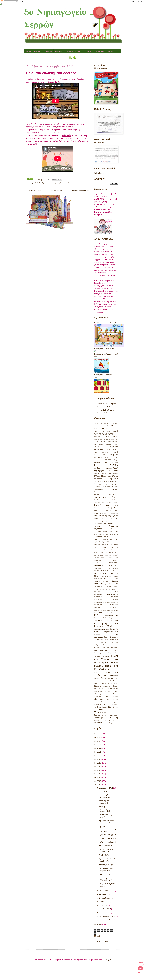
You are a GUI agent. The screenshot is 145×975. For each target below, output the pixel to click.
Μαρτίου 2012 (105, 912)
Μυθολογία (98, 584)
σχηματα (108, 696)
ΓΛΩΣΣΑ (108, 471)
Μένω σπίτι (113, 573)
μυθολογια (114, 581)
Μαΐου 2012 (104, 905)
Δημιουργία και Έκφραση (106, 489)
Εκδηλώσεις (112, 507)
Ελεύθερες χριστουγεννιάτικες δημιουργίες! (107, 808)
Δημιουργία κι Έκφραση (102, 492)
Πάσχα (103, 678)
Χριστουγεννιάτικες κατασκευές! (106, 822)
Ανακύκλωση (98, 449)
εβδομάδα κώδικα (112, 502)
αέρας (116, 434)
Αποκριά (115, 452)
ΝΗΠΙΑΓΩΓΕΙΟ (113, 584)
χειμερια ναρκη (98, 704)
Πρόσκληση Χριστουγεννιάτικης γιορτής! (107, 828)
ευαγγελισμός (98, 534)
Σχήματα (115, 696)
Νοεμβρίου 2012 (106, 891)
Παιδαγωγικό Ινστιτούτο (106, 407)
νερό (105, 584)
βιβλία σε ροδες (111, 457)
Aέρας (107, 717)
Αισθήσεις (97, 436)
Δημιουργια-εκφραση (74, 51)
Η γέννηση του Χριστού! (108, 838)
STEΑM (115, 720)
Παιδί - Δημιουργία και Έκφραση (48, 183)
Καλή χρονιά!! (104, 791)
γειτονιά (106, 462)
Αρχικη (28, 51)
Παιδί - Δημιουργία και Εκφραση (106, 623)
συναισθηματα (113, 694)
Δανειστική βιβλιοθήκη (106, 479)
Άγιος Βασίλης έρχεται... (108, 835)
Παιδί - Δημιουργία (111, 612)
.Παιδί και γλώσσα (101, 423)
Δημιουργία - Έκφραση (102, 484)
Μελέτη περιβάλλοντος (102, 571)
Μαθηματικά (99, 565)
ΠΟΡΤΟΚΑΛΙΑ (113, 688)
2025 (99, 737)
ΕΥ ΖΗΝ (114, 531)
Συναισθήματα (99, 696)
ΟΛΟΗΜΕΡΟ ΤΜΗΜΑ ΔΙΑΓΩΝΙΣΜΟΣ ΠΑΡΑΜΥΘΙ (106, 607)
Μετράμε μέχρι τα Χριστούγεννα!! (105, 879)
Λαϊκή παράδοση (111, 560)
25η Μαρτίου (112, 426)
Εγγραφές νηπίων (102, 505)
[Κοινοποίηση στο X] (57, 180)
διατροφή (106, 500)
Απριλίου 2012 (105, 909)
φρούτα (107, 699)
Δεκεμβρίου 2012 (106, 788)
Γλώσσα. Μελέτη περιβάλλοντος (106, 473)
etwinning (114, 718)
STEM (102, 723)
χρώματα (97, 718)
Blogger (108, 960)
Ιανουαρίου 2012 (106, 920)
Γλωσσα (37, 51)
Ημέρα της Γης (113, 542)
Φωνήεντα (104, 702)
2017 (99, 766)
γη (103, 468)
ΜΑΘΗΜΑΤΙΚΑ (113, 563)
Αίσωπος (115, 436)
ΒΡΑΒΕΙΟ (108, 460)
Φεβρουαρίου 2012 (106, 916)
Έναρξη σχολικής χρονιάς (108, 516)
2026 (99, 734)
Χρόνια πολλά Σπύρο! (107, 842)
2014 (99, 777)
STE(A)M (107, 720)
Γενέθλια (98, 465)
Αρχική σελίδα (56, 190)
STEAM (97, 723)
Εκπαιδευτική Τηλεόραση (106, 404)
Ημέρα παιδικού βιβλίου (105, 539)
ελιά (34, 183)
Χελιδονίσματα (113, 707)
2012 (99, 785)
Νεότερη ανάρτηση (34, 190)
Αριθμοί (106, 455)
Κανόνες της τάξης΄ (112, 555)
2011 (99, 924)
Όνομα (116, 610)
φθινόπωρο (98, 699)
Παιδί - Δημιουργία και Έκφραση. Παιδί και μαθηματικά (106, 642)
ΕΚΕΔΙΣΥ (97, 510)
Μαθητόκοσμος (113, 568)
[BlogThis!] (55, 180)
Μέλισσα (115, 571)
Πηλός (115, 683)
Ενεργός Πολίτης (100, 518)
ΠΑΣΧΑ (96, 678)
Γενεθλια (111, 51)
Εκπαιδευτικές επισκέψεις (110, 513)
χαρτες (116, 702)
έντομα (111, 518)
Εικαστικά (97, 508)
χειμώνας (107, 704)
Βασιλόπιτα (98, 457)
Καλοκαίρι (114, 550)
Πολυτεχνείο (98, 689)
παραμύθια (114, 675)
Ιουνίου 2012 (104, 902)
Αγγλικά (115, 431)
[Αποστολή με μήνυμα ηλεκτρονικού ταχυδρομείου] (53, 180)
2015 (99, 774)
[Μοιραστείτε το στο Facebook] (59, 180)
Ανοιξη (107, 449)
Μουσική (106, 581)
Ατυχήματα (114, 455)
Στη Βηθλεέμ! (104, 855)
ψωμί (103, 718)
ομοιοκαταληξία (108, 610)
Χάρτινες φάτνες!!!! (106, 865)
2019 (99, 759)
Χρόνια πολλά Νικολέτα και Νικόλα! (108, 860)
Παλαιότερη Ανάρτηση (80, 190)
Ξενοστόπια (103, 589)
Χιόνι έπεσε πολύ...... (107, 846)
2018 (99, 763)
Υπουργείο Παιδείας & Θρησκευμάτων (105, 411)
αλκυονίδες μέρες (112, 444)
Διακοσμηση (100, 51)
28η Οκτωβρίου (102, 428)
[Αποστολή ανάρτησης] (49, 180)
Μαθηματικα (47, 51)
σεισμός (107, 691)
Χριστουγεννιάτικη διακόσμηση (106, 715)
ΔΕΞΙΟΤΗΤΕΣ (98, 481)
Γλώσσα (115, 471)
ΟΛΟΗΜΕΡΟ (112, 594)
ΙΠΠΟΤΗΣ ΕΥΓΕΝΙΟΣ (101, 544)
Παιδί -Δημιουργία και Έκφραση (104, 653)
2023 (99, 745)
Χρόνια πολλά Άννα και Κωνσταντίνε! (108, 850)
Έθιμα (116, 505)
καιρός (105, 547)
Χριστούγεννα (100, 712)
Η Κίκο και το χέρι (109, 534)
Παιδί (96, 612)
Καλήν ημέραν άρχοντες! (104, 802)
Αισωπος (106, 436)
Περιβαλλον (59, 51)
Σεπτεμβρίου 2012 (106, 898)
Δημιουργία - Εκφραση (111, 481)
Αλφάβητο (114, 447)
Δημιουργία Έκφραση (110, 486)
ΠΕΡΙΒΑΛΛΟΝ (99, 683)
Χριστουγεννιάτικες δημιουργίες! (106, 869)
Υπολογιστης (88, 51)
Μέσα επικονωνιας (102, 576)
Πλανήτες (97, 686)
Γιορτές (108, 468)
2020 (99, 756)
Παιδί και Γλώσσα (66, 183)
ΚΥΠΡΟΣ (109, 557)
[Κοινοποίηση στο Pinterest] (61, 180)
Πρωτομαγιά (98, 691)
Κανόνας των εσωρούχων (102, 552)
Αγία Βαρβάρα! (104, 874)
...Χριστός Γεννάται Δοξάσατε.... (106, 796)
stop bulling (108, 723)
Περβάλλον (114, 681)
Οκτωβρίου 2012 (106, 894)
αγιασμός (97, 434)
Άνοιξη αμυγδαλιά (101, 452)
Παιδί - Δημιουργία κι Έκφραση (106, 650)
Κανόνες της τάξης (100, 555)
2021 (99, 752)
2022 (99, 748)
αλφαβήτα (97, 447)
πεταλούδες (108, 683)
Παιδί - (101, 613)
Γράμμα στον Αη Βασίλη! (105, 816)
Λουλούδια (98, 563)
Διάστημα (97, 500)
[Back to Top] (141, 967)
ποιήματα (106, 686)
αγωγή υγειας (107, 434)
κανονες (115, 552)
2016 (99, 770)
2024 (99, 741)
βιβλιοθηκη (98, 460)
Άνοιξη (115, 449)
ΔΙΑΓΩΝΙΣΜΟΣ (113, 494)
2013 (99, 781)
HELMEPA (98, 720)
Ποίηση (115, 686)
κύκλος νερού (99, 557)
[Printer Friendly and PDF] (30, 179)
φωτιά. (111, 702)
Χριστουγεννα (99, 709)
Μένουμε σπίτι (100, 573)
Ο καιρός (107, 592)
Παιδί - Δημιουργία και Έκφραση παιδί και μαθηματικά (106, 634)
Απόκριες (98, 455)
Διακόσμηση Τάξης (106, 497)
